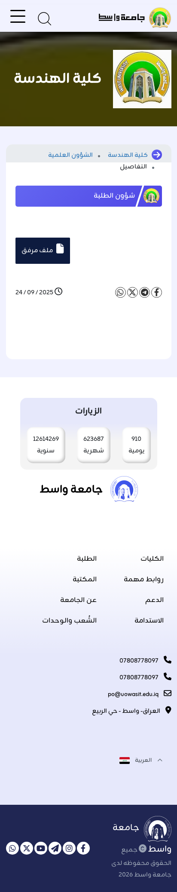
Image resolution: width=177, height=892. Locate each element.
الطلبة (87, 559)
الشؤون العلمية (71, 155)
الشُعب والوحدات (69, 621)
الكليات (152, 559)
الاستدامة (149, 621)
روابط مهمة (144, 580)
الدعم (154, 600)
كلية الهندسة (128, 155)
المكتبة (85, 580)
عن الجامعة (78, 600)
